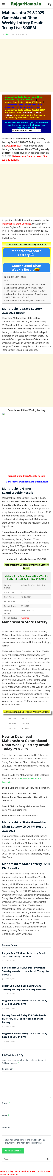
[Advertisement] (26, 65)
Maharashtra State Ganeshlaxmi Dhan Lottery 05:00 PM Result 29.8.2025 (26, 295)
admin (7, 34)
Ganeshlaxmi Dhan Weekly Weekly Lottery (28, 291)
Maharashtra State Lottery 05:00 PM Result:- (25, 300)
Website (6, 1127)
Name (6, 1103)
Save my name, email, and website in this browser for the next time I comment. (25, 1141)
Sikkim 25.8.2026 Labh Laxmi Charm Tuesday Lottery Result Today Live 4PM (24, 988)
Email (5, 1115)
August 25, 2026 (9, 961)
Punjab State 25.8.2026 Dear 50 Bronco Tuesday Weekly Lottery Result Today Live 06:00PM (25, 971)
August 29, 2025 (22, 34)
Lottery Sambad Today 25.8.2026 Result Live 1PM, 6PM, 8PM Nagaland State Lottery (24, 1019)
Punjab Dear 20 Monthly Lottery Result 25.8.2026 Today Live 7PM (24, 955)
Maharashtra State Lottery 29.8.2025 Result (25, 284)
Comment (8, 1069)
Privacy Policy (6, 1171)
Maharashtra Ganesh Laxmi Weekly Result (24, 287)
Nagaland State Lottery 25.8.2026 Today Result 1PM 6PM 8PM (24, 1002)
